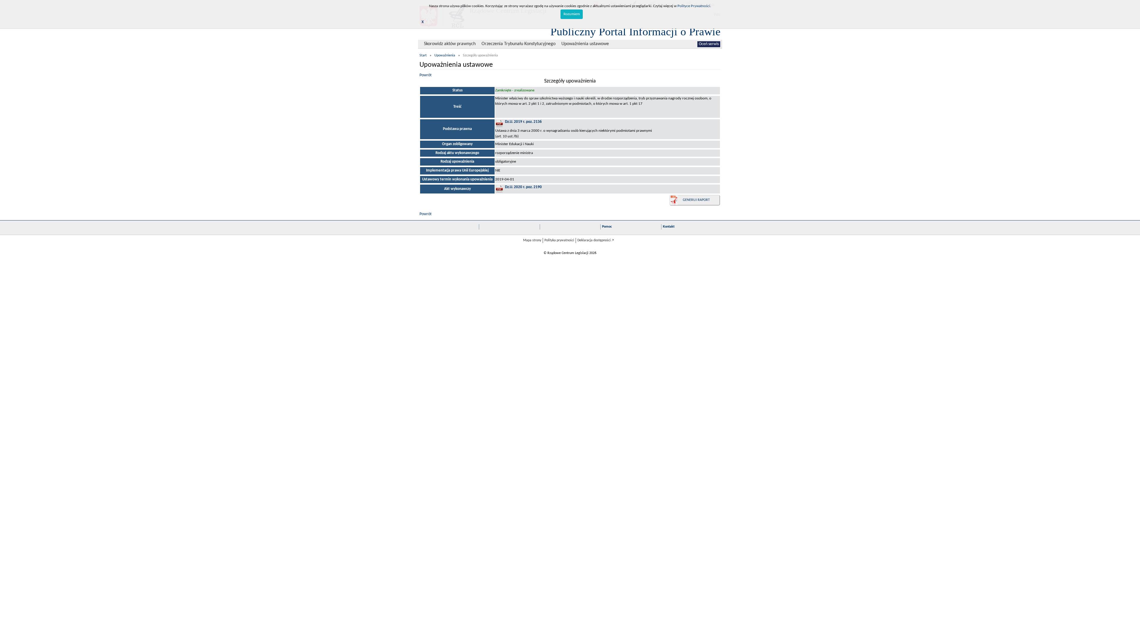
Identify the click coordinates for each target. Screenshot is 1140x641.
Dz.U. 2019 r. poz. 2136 (523, 122)
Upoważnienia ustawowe (585, 44)
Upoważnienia (444, 55)
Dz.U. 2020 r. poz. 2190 (523, 187)
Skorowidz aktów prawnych (450, 44)
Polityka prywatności (559, 240)
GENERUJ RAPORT (696, 200)
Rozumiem (571, 14)
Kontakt (668, 227)
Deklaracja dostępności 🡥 (595, 240)
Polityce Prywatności (693, 6)
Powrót (425, 75)
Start (423, 55)
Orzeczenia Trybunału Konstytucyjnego (518, 44)
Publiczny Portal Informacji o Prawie (635, 31)
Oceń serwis (709, 44)
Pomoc (607, 227)
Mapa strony (532, 240)
